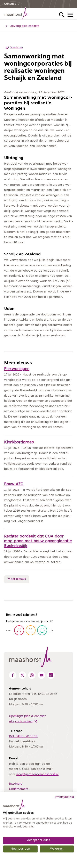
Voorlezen (16, 48)
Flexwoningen (16, 369)
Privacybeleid (64, 797)
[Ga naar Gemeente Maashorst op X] (22, 675)
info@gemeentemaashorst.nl (37, 774)
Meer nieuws (17, 579)
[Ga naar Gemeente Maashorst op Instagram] (32, 675)
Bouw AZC (13, 484)
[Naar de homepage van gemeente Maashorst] (16, 13)
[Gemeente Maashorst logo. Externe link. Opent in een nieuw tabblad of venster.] (14, 805)
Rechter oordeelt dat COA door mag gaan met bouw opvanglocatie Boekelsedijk (38, 541)
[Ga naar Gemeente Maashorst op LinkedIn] (51, 675)
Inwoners (15, 783)
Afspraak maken (23, 721)
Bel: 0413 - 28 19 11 (23, 736)
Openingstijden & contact (27, 716)
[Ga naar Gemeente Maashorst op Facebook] (12, 675)
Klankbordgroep (19, 442)
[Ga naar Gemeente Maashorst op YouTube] (41, 675)
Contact (10, 4)
